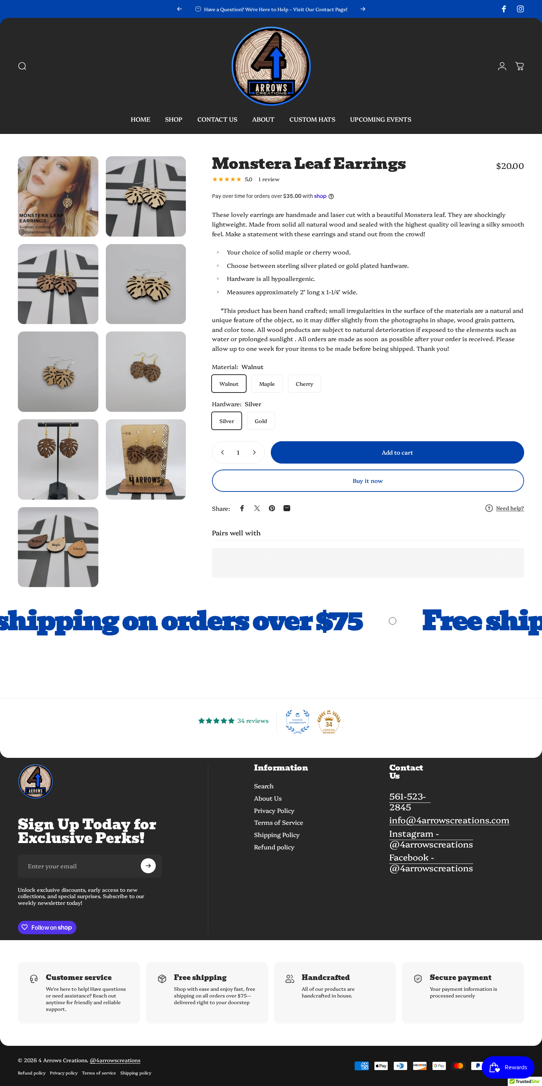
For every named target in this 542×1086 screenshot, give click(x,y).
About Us (268, 798)
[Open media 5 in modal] (58, 371)
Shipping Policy (277, 835)
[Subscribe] (148, 865)
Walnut (228, 383)
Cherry (304, 383)
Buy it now (368, 480)
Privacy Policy (274, 810)
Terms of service (99, 1073)
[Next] (363, 9)
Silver (226, 421)
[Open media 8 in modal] (146, 459)
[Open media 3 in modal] (58, 284)
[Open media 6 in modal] (146, 371)
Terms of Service (278, 822)
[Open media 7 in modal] (58, 459)
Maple (267, 383)
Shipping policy (135, 1073)
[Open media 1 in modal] (58, 196)
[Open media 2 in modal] (146, 196)
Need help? (510, 508)
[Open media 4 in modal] (146, 284)
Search (264, 786)
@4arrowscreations (115, 1060)
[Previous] (179, 9)
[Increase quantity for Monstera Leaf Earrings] (255, 452)
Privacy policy (63, 1073)
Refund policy (274, 847)
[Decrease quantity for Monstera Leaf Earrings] (220, 452)
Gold (261, 421)
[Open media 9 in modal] (58, 547)
